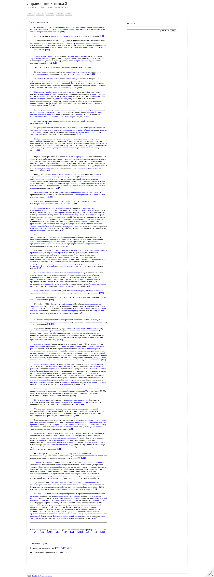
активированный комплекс (83, 282)
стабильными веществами (57, 444)
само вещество (36, 228)
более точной (90, 132)
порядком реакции (72, 226)
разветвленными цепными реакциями (45, 101)
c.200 (69, 548)
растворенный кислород (62, 456)
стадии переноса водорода (86, 139)
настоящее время (76, 128)
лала (94, 328)
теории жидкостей (94, 364)
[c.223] (77, 415)
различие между (67, 110)
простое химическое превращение (52, 112)
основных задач (55, 509)
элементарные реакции (42, 357)
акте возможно (78, 132)
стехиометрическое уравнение (84, 333)
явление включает (96, 322)
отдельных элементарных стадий (65, 500)
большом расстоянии (53, 159)
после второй (62, 384)
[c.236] (73, 395)
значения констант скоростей (75, 266)
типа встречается (69, 92)
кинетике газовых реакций (59, 366)
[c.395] (81, 404)
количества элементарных (68, 286)
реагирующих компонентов (91, 224)
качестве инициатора (79, 166)
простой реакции (77, 290)
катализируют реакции (79, 61)
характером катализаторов (41, 58)
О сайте (60, 13)
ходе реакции (68, 442)
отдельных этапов (62, 257)
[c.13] (89, 286)
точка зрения (97, 433)
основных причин (69, 382)
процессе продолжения (41, 168)
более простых (42, 337)
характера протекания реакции (52, 335)
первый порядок (65, 304)
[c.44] (68, 246)
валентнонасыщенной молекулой (73, 192)
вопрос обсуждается (56, 217)
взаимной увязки (98, 500)
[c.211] (57, 532)
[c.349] (75, 203)
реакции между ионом (50, 183)
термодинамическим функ (76, 400)
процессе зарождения (56, 166)
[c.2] (55, 63)
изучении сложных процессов (42, 81)
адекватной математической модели (44, 255)
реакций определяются (77, 56)
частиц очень (86, 328)
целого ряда (47, 83)
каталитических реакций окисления (59, 161)
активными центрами (48, 94)
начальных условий (58, 482)
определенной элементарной (81, 210)
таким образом (36, 308)
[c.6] (96, 532)
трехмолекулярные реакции (46, 331)
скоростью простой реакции (41, 226)
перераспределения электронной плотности (77, 130)
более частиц (44, 467)
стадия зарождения (48, 203)
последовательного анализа (77, 250)
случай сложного (60, 293)
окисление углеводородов (77, 409)
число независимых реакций (93, 353)
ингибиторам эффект (84, 244)
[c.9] (79, 134)
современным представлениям (54, 409)
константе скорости (74, 215)
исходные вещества (38, 279)
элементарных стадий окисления (64, 36)
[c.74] (42, 532)
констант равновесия (38, 116)
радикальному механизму (78, 72)
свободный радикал (60, 186)
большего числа (74, 328)
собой (79, 114)
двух (97, 337)
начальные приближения (54, 511)
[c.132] (71, 429)
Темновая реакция (92, 391)
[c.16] (62, 230)
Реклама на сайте (46, 576)
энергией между (36, 275)
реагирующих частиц (50, 130)
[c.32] (83, 458)
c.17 (68, 552)
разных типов (62, 148)
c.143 (46, 543)
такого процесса (66, 255)
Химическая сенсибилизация (45, 92)
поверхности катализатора (75, 159)
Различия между (40, 389)
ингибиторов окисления (50, 244)
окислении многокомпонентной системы (54, 235)
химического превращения (70, 346)
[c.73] (104, 530)
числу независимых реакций (53, 351)
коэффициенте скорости (95, 215)
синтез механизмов (49, 259)
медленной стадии (66, 29)
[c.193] (60, 340)
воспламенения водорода (71, 264)
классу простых (59, 253)
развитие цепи (66, 96)
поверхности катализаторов (41, 163)
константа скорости (45, 114)
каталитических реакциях (90, 201)
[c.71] (72, 532)
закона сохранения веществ (47, 43)
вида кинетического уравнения (82, 422)
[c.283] (89, 530)
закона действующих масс (86, 487)
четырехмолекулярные (79, 331)
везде (40, 215)
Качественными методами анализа (54, 261)
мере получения (82, 85)
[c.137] (80, 532)
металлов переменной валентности (78, 179)
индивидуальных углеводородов (59, 237)
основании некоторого (66, 81)
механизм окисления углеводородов (48, 413)
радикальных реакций (88, 181)
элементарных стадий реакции (80, 402)
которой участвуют (74, 436)
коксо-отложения (46, 429)
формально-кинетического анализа (85, 511)
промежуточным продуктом (52, 284)
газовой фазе (44, 371)
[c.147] (88, 67)
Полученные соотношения (45, 290)
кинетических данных (75, 375)
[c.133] (50, 197)
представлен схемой (82, 413)
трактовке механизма (61, 174)
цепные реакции (60, 99)
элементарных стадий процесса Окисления (47, 241)
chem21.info (36, 576)
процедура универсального (54, 250)
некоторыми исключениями (48, 78)
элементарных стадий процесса (64, 201)
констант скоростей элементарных (62, 116)
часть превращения (76, 157)
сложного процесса (54, 469)
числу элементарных (38, 346)
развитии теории (90, 382)
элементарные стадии (59, 67)
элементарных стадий (61, 83)
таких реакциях (73, 78)
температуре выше (73, 103)
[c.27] (102, 36)
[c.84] (81, 313)
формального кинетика (88, 509)
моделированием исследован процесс (45, 264)
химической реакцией (64, 320)
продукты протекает (38, 422)
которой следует (67, 43)
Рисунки (40, 13)
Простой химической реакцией (46, 273)
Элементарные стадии (43, 56)
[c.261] (80, 87)
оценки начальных (88, 257)
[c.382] (52, 105)
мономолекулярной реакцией (86, 110)
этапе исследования (56, 139)
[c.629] (57, 188)
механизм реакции (68, 311)
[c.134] (93, 74)
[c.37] (65, 532)
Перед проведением (42, 400)
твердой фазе (54, 369)
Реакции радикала (41, 192)
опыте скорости (70, 380)
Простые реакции (57, 355)
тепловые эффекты (60, 402)
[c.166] (37, 150)
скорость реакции (77, 482)
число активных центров (82, 145)
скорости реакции (98, 94)
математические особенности (42, 257)
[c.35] (59, 449)
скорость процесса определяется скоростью (61, 27)
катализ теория (51, 145)
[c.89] (62, 32)
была (40, 393)
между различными (97, 219)
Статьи (31, 13)
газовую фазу (59, 163)
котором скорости (60, 424)
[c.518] (46, 123)
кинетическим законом (61, 208)
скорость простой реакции (88, 43)
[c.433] (86, 116)
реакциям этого (95, 192)
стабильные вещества (91, 436)
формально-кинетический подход (66, 516)
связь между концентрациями (67, 224)
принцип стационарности (62, 427)
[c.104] (94, 518)
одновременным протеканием (68, 496)
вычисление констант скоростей (90, 378)
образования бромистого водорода (70, 391)
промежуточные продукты (94, 442)
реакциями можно (92, 389)
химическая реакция (38, 32)
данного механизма (38, 85)
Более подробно (36, 217)
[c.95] (49, 532)
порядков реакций (37, 230)
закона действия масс (62, 487)
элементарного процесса (41, 45)
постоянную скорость (88, 453)
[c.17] (103, 360)
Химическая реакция (42, 462)
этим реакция (48, 476)
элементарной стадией (73, 273)
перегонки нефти (79, 241)
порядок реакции (83, 308)
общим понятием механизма (49, 128)
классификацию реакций (88, 349)
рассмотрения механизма (40, 382)
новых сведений (98, 85)
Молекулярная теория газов (45, 364)
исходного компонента (94, 45)
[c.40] (101, 293)
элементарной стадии (84, 47)
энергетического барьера (81, 277)
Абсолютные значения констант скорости (50, 121)
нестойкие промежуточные (96, 420)
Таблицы (50, 13)
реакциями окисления (87, 235)
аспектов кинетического (40, 378)
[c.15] (47, 49)
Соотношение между (42, 208)
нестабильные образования (73, 447)
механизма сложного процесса (74, 514)
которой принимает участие (66, 476)
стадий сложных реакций (88, 195)
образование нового (75, 275)
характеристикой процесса (56, 212)
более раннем (42, 139)
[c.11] (97, 530)
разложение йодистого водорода (63, 438)
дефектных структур (98, 143)
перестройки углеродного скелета (43, 141)
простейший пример (96, 462)
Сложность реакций (42, 344)
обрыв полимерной (76, 74)
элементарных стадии (39, 74)
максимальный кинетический (42, 266)
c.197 (64, 548)
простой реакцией (58, 436)
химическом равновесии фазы (55, 322)
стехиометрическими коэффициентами (70, 221)
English (68, 13)
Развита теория (83, 143)
